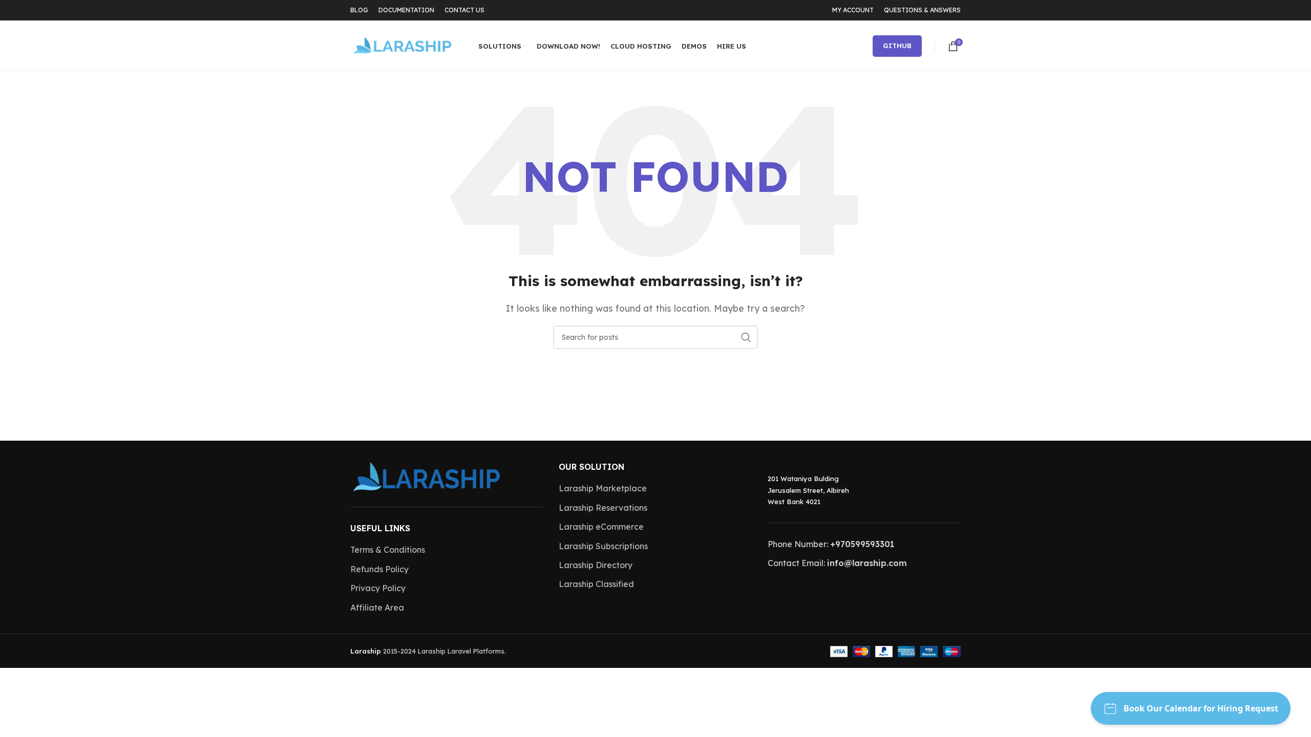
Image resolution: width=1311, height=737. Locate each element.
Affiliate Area (377, 607)
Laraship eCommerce (601, 527)
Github (897, 45)
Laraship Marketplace (603, 488)
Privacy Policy (378, 588)
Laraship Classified (596, 584)
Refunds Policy (379, 569)
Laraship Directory (595, 565)
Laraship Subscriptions (603, 546)
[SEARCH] (746, 337)
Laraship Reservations (603, 508)
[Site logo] (401, 45)
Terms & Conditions (387, 550)
